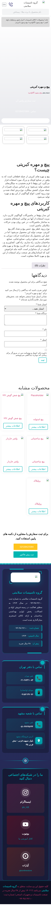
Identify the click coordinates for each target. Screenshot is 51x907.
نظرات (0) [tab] (40, 265)
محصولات (40, 20)
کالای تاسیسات (30, 20)
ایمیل (43, 340)
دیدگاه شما (41, 313)
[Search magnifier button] (46, 12)
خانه (46, 20)
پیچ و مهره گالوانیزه (36, 22)
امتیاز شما (41, 304)
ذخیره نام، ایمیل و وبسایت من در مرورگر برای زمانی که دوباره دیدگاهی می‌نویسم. (26, 354)
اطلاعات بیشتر (38, 426)
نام (44, 329)
